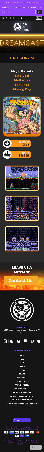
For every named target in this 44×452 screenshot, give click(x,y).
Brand (22, 374)
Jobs (22, 359)
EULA (22, 363)
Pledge (22, 370)
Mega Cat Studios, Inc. (17, 440)
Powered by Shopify (32, 440)
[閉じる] (41, 8)
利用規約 (35, 442)
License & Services (22, 392)
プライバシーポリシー (23, 442)
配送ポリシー (22, 444)
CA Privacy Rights (22, 389)
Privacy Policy (22, 385)
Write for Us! (22, 381)
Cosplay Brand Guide (22, 400)
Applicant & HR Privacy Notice (22, 404)
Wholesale (22, 378)
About (22, 367)
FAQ (22, 355)
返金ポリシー (11, 442)
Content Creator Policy (22, 396)
